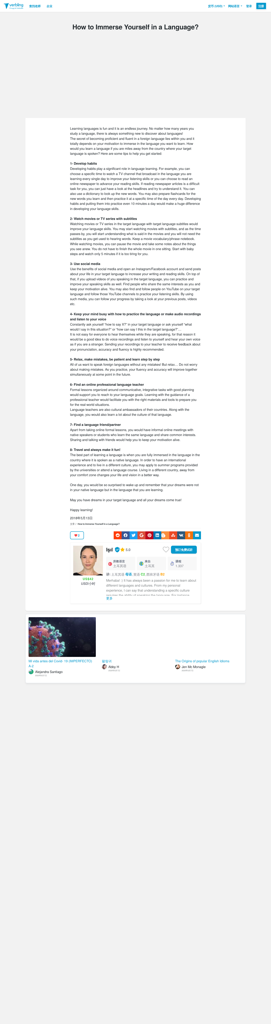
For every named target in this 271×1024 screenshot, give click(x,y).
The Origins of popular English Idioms (202, 660)
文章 (72, 524)
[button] (216, 6)
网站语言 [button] (234, 6)
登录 (249, 6)
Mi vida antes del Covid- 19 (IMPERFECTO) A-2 (60, 663)
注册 (261, 6)
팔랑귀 (107, 660)
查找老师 (35, 6)
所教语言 (119, 561)
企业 (49, 6)
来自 (148, 561)
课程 (178, 561)
